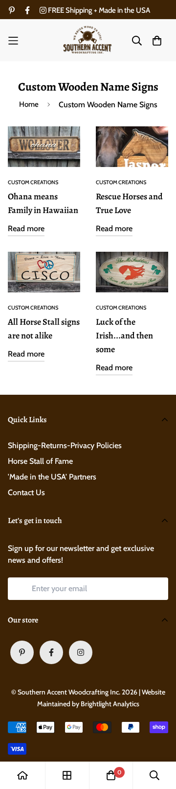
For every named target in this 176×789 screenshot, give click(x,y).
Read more (26, 228)
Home (29, 104)
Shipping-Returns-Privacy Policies (65, 445)
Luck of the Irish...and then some (124, 335)
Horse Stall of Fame (40, 461)
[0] (111, 775)
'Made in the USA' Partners (52, 476)
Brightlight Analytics (110, 703)
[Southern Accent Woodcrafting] (88, 40)
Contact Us (26, 492)
